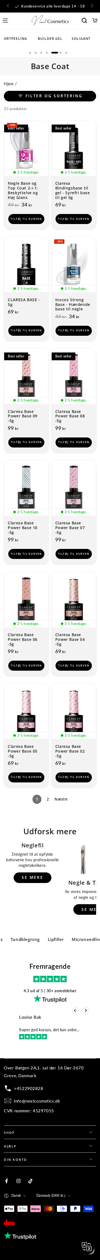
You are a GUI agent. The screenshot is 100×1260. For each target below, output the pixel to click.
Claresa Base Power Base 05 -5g (23, 751)
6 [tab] (61, 53)
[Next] (85, 1010)
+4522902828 (28, 1088)
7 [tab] (66, 53)
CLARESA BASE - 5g (24, 302)
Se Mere (32, 877)
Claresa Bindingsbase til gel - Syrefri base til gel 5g (72, 190)
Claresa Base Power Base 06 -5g (23, 640)
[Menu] (5, 20)
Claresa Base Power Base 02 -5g (70, 751)
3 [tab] (41, 53)
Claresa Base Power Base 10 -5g (23, 528)
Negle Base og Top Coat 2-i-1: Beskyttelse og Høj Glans (23, 190)
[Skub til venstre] (8, 6)
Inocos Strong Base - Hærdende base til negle (72, 305)
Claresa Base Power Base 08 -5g (70, 416)
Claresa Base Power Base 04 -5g (70, 640)
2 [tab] (36, 53)
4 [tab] (47, 53)
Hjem (9, 83)
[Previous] (75, 1010)
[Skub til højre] (91, 6)
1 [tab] (30, 53)
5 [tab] (54, 52)
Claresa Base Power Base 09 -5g (23, 416)
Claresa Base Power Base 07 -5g (70, 528)
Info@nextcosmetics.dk (37, 1100)
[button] (84, 20)
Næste (61, 799)
